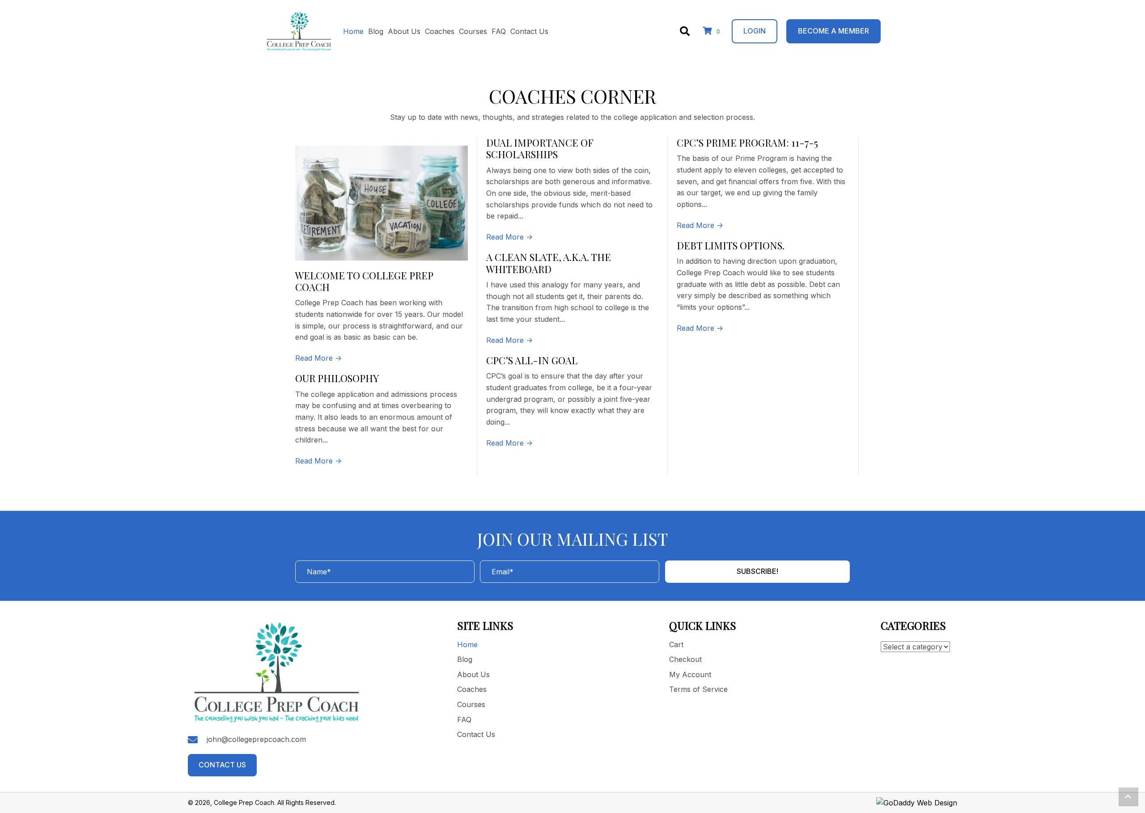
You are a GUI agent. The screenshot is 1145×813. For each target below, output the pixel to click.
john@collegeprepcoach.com (256, 739)
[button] (318, 358)
